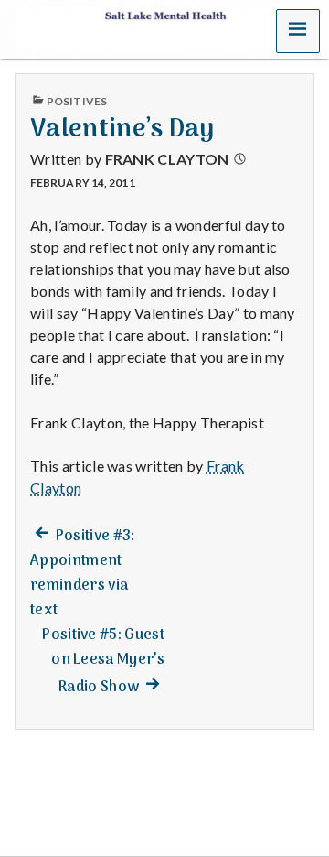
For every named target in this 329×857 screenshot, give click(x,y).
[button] (298, 31)
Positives (77, 101)
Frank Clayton (167, 159)
